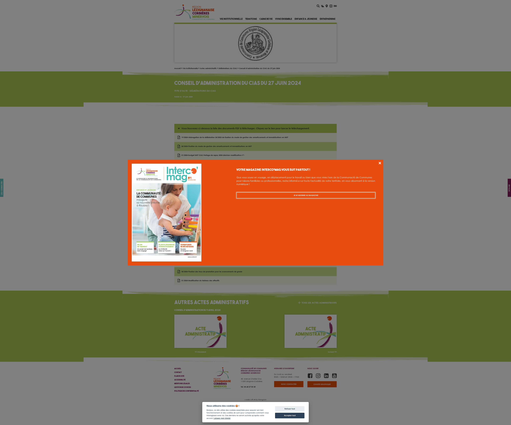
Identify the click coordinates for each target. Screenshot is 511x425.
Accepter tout (290, 415)
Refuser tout (290, 409)
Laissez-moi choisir (222, 418)
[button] (380, 163)
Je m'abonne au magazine (306, 195)
